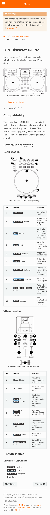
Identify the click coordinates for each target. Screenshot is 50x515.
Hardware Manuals (18, 36)
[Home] (4, 36)
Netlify (18, 510)
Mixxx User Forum (15, 102)
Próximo (39, 484)
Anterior (11, 484)
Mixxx (27, 4)
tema (38, 505)
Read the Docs (23, 508)
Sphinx (22, 505)
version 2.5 (12, 28)
